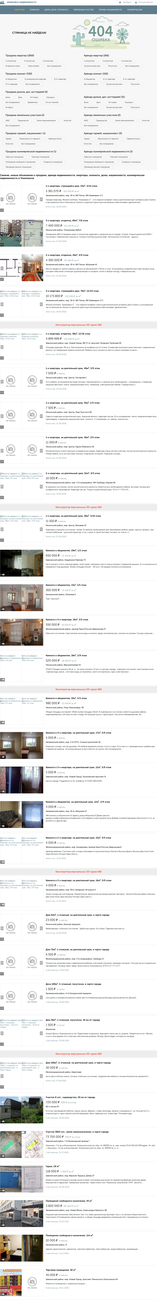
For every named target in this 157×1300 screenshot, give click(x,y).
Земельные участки (83, 10)
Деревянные (33, 102)
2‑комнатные (29, 61)
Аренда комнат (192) (96, 74)
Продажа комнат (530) (19, 74)
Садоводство (23, 120)
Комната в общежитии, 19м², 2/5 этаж (66, 698)
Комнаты (34, 10)
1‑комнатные (11, 61)
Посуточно (112, 66)
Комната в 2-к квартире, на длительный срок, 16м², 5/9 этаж (78, 880)
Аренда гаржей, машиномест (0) (103, 133)
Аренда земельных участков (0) (102, 115)
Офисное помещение (14, 157)
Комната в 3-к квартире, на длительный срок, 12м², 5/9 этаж (78, 767)
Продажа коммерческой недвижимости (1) (31, 151)
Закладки (127, 2)
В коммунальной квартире (35, 79)
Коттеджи (34, 97)
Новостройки (33, 66)
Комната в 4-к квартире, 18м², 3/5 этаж (67, 620)
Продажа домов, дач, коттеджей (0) (27, 92)
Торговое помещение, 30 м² (61, 1270)
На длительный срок (92, 66)
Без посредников (54, 66)
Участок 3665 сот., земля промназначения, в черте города (77, 1132)
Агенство (67, 120)
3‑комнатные (48, 61)
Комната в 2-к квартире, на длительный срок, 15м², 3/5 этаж (78, 838)
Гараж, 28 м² (52, 1166)
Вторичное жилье (13, 66)
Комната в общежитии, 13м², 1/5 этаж (66, 585)
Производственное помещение (18, 167)
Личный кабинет (145, 2)
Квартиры (20, 10)
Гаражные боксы (55, 139)
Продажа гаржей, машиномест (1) (26, 133)
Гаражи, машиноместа (110, 10)
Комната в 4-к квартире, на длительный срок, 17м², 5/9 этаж (78, 733)
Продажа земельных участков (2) (25, 115)
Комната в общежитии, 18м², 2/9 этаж (66, 655)
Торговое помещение (40, 157)
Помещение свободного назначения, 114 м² (69, 1235)
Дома (8, 97)
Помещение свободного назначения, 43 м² (69, 1201)
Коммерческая (134, 10)
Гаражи (8, 139)
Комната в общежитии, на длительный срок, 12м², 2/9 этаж (78, 802)
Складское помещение (53, 162)
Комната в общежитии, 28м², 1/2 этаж (66, 551)
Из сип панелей (52, 102)
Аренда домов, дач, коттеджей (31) (104, 97)
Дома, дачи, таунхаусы (56, 10)
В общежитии (11, 79)
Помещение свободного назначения (20, 162)
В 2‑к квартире (60, 79)
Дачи (20, 97)
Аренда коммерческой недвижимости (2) (108, 151)
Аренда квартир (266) (96, 55)
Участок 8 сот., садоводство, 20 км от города (70, 1097)
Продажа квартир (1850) (20, 55)
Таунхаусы (50, 97)
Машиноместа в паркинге (29, 139)
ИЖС (8, 120)
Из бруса (9, 107)
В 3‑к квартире (12, 84)
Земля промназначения (46, 120)
